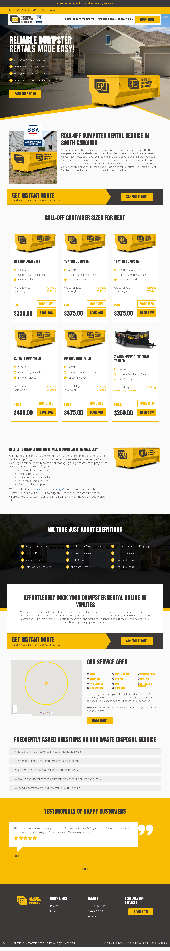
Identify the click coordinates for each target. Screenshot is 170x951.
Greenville (94, 678)
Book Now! (99, 721)
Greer (92, 673)
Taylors (119, 678)
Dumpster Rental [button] (84, 19)
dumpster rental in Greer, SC (47, 489)
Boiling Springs (148, 673)
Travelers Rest (122, 673)
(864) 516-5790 (22, 10)
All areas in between (145, 685)
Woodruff (120, 688)
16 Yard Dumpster (127, 261)
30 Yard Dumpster (77, 358)
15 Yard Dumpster (77, 261)
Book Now (147, 19)
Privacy (54, 905)
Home (68, 19)
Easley (118, 683)
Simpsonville (96, 688)
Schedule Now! (25, 93)
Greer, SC (92, 916)
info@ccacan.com (47, 10)
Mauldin (144, 678)
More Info (46, 304)
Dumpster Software (113, 942)
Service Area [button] (106, 19)
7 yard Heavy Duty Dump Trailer (132, 359)
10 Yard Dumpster (27, 261)
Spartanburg (96, 683)
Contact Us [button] (125, 19)
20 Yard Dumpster (27, 358)
